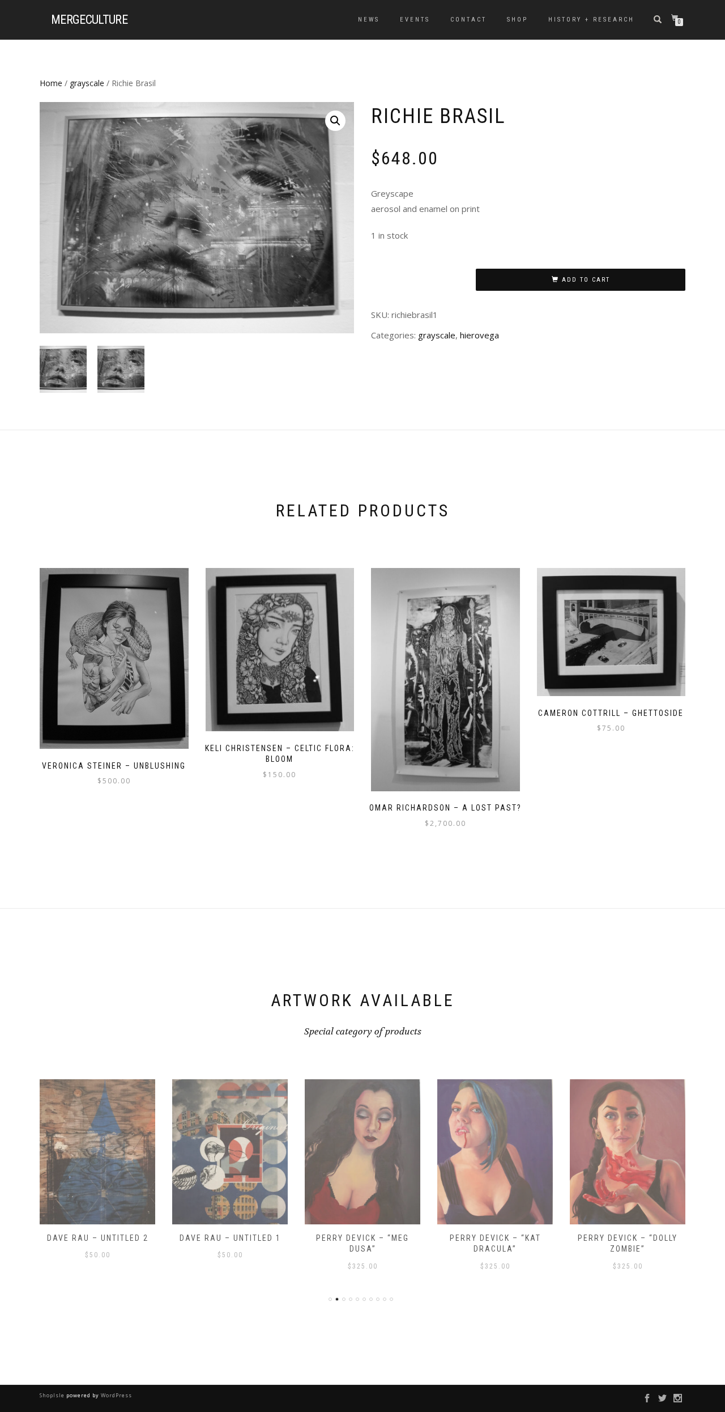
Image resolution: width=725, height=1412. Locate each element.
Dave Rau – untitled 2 (97, 1238)
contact (468, 19)
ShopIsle (53, 1395)
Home (51, 83)
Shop (517, 19)
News (368, 19)
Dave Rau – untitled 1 (230, 1238)
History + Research (591, 19)
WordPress (115, 1395)
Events (415, 19)
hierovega (479, 335)
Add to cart (586, 279)
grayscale (87, 83)
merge (89, 20)
